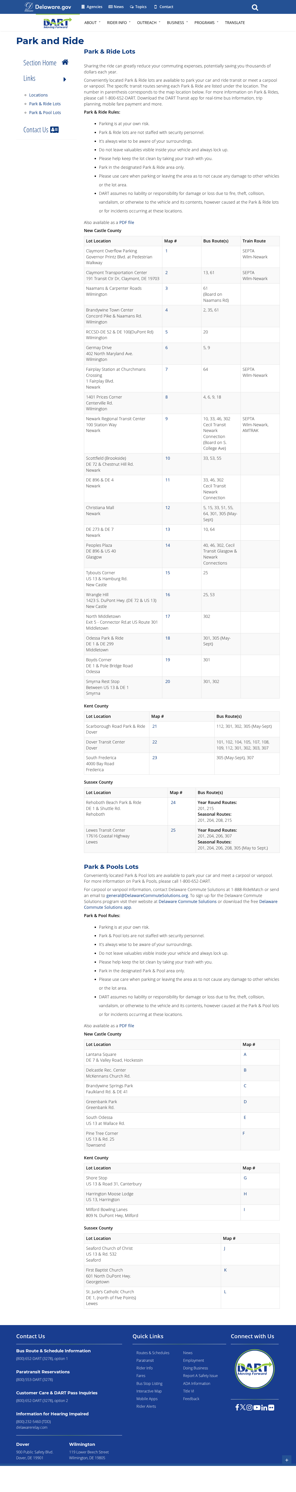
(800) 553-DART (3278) (34, 1379)
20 (167, 681)
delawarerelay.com (31, 1427)
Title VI (188, 1391)
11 (167, 480)
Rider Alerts (146, 1406)
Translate (235, 22)
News (118, 6)
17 (167, 616)
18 (167, 638)
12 (167, 507)
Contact (166, 6)
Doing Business (195, 1368)
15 (167, 572)
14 (167, 545)
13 (167, 529)
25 (173, 830)
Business (175, 22)
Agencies (94, 6)
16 (167, 594)
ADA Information (196, 1383)
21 (154, 726)
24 (173, 802)
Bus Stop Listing (149, 1383)
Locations (38, 95)
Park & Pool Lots (45, 112)
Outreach (147, 22)
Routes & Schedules (152, 1352)
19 (167, 659)
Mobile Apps (146, 1398)
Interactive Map (149, 1391)
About (90, 22)
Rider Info (117, 22)
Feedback (191, 1398)
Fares (140, 1375)
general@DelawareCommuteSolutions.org (147, 895)
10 (167, 458)
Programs (204, 22)
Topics (140, 6)
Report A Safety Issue (200, 1375)
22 (154, 742)
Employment (193, 1360)
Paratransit (145, 1360)
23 (154, 757)
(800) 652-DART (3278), (34, 1358)
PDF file (126, 222)
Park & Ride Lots (45, 103)
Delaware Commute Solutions (188, 901)
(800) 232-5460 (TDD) (33, 1421)
